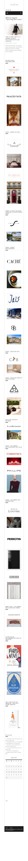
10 (6, 769)
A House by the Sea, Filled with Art (14, 747)
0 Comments (15, 43)
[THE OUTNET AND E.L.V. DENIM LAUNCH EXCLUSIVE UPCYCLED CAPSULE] (14, 35)
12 (11, 769)
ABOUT (6, 827)
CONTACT (11, 827)
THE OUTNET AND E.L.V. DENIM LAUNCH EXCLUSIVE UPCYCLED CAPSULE (13, 39)
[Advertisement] (14, 789)
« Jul (6, 800)
